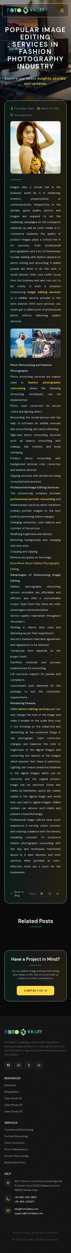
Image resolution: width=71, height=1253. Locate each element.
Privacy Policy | (22, 1232)
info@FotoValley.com (26, 1209)
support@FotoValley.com (29, 1213)
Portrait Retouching (16, 1136)
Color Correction (14, 1142)
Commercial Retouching (18, 1129)
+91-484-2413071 (24, 1201)
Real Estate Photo (15, 1162)
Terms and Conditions (44, 1232)
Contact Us (33, 990)
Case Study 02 (13, 1104)
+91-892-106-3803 (25, 1197)
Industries (10, 1085)
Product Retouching (16, 1156)
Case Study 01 (13, 1098)
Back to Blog (19, 893)
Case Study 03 (13, 1111)
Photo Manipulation (16, 1149)
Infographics (11, 1091)
